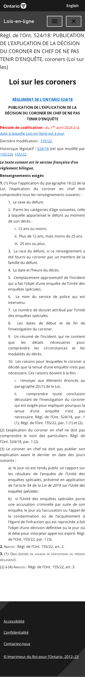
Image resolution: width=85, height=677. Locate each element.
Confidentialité (16, 632)
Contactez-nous (17, 643)
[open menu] (54, 21)
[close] (73, 21)
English (72, 5)
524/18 (43, 148)
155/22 (46, 140)
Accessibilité (14, 621)
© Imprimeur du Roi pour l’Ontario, (41, 656)
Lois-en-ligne (19, 21)
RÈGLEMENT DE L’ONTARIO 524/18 (42, 99)
